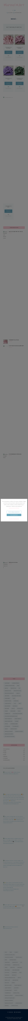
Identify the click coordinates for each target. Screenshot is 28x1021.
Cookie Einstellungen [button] (14, 518)
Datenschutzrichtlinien (14, 508)
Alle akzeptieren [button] (14, 514)
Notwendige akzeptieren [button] (14, 511)
